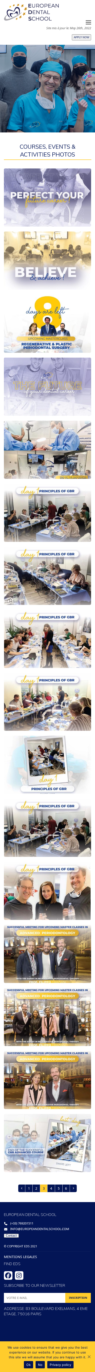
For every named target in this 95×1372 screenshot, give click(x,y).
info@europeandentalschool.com (39, 1229)
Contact (11, 1235)
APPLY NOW (81, 37)
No (40, 1365)
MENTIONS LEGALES (20, 1257)
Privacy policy (60, 1365)
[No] (88, 1356)
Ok (28, 1365)
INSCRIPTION (78, 1297)
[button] (88, 22)
